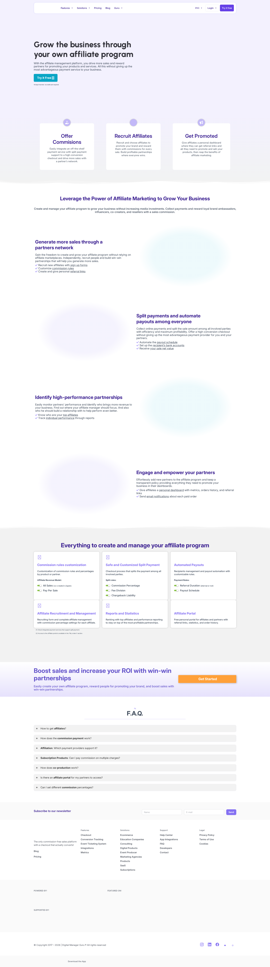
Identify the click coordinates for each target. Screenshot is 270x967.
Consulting (126, 843)
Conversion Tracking (92, 839)
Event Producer (128, 852)
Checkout (86, 835)
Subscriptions (127, 869)
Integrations (87, 848)
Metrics (85, 852)
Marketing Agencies (131, 856)
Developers (166, 848)
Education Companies (132, 839)
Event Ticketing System (93, 843)
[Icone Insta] (201, 944)
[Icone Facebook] (217, 944)
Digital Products (129, 848)
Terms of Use (206, 839)
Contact (164, 852)
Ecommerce (126, 835)
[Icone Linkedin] (209, 944)
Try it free (227, 8)
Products (125, 861)
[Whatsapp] (232, 945)
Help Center (166, 835)
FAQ (162, 843)
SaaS (123, 865)
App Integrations (169, 839)
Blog (107, 8)
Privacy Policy (206, 835)
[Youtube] (225, 945)
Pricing (98, 8)
